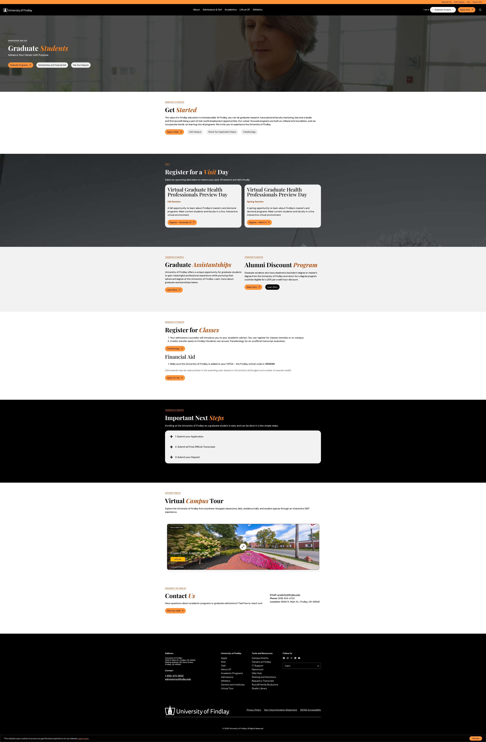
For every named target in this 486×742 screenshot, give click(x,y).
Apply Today (173, 132)
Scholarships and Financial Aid (52, 65)
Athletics (257, 9)
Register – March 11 (257, 222)
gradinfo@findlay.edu (288, 594)
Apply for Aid (173, 378)
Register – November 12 (180, 222)
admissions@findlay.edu (178, 679)
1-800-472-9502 (174, 675)
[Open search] (480, 10)
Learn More (272, 287)
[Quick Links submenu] (482, 2)
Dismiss (475, 738)
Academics (231, 9)
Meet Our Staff (173, 610)
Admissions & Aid (212, 9)
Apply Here (252, 287)
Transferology (249, 132)
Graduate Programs (19, 65)
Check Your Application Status (222, 132)
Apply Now (465, 9)
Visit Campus (195, 132)
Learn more (172, 290)
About (196, 9)
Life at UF (245, 9)
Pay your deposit (81, 65)
